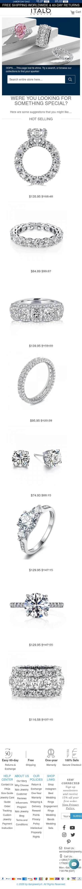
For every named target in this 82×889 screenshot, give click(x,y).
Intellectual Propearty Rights (36, 832)
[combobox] (36, 79)
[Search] (70, 79)
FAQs (7, 788)
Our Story (22, 780)
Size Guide (7, 793)
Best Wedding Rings (51, 797)
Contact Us (7, 784)
